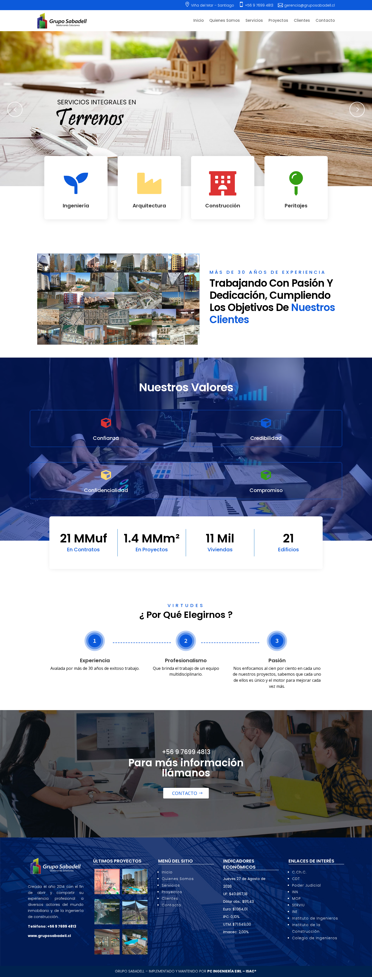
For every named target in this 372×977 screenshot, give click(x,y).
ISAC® (251, 971)
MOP (296, 898)
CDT (296, 878)
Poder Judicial (306, 885)
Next (357, 109)
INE (295, 911)
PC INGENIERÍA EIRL (224, 971)
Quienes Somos (224, 21)
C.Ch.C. (299, 872)
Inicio (198, 21)
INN (295, 891)
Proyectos (278, 21)
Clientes (302, 21)
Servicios (254, 21)
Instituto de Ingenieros (315, 918)
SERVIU (298, 905)
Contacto (325, 21)
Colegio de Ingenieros (314, 938)
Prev (15, 109)
